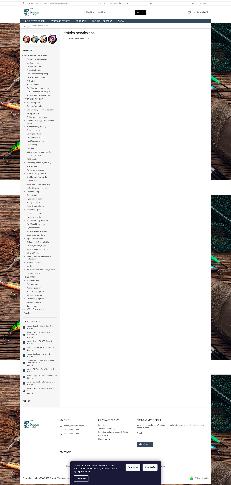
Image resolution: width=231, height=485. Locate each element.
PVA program (32, 284)
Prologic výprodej (34, 70)
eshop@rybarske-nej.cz (74, 426)
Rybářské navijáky (34, 106)
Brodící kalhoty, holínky (36, 126)
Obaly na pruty (33, 191)
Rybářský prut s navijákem (38, 88)
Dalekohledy (32, 145)
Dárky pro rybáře (34, 134)
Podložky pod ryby (34, 213)
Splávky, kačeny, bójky (36, 246)
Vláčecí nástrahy (34, 262)
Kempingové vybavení (36, 170)
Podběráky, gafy (33, 210)
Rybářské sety (33, 84)
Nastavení (81, 478)
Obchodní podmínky (120, 3)
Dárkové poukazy (34, 137)
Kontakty (100, 3)
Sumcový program (34, 295)
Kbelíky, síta (32, 166)
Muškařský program (35, 299)
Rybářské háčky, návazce (37, 220)
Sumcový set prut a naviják (38, 92)
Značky (27, 313)
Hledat (140, 12)
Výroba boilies (33, 280)
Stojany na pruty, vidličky (37, 249)
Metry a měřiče (33, 181)
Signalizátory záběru (35, 239)
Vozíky (29, 266)
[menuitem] (34, 21)
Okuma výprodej (34, 66)
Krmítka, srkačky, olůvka (37, 177)
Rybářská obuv (33, 195)
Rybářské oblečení (35, 199)
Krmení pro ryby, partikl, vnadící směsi (40, 121)
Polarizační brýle (34, 217)
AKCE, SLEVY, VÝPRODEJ (35, 55)
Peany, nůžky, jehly (35, 202)
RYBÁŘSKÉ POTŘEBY (33, 99)
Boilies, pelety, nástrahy (37, 117)
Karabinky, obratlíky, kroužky (39, 163)
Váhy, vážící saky (34, 253)
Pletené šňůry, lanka (35, 206)
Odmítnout (133, 467)
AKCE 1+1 (31, 81)
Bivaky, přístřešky (34, 113)
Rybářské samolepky (36, 141)
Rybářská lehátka (34, 228)
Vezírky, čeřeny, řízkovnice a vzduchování (39, 258)
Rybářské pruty (33, 102)
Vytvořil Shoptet (201, 478)
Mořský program (34, 302)
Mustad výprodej (34, 63)
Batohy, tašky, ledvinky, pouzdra (40, 110)
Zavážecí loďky (33, 273)
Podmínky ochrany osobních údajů (113, 432)
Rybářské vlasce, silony (37, 231)
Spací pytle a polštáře (36, 235)
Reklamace (103, 435)
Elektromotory (33, 159)
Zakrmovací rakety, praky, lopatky (41, 270)
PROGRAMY (29, 277)
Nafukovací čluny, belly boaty (39, 184)
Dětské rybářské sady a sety (39, 152)
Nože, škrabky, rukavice (37, 188)
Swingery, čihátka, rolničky (38, 242)
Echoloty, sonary (34, 155)
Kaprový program (34, 288)
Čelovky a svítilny (34, 130)
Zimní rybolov (32, 306)
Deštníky (30, 148)
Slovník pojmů (104, 439)
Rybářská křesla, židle (36, 224)
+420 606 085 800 (71, 429)
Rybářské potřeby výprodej (38, 95)
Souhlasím (150, 467)
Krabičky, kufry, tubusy (36, 173)
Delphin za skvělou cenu (37, 59)
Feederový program (35, 291)
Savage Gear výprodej (36, 77)
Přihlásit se (145, 444)
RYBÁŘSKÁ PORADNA (34, 309)
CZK (193, 3)
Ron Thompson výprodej (37, 74)
